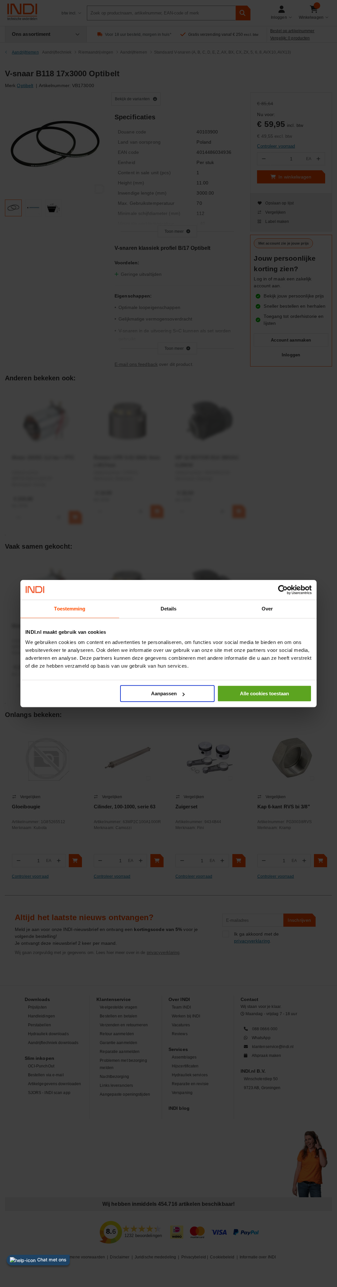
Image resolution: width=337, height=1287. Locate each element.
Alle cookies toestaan (264, 693)
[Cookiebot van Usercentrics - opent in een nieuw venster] (283, 590)
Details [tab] (169, 608)
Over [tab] (267, 608)
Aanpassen (164, 693)
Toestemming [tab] (69, 608)
